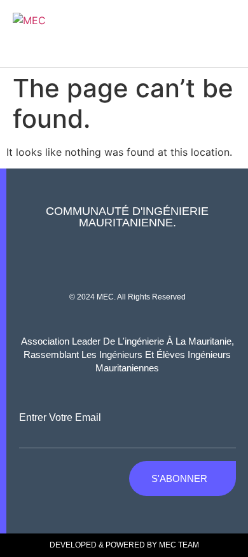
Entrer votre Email (60, 418)
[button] (230, 33)
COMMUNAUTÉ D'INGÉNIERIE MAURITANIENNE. (127, 217)
